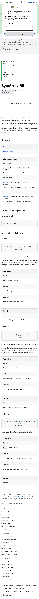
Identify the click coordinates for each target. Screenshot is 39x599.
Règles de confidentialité (16, 588)
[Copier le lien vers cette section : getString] (11, 414)
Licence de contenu (22, 496)
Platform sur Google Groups (9, 548)
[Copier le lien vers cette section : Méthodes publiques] (24, 233)
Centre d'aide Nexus (7, 567)
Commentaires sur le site (10, 591)
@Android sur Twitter (7, 537)
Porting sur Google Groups (9, 554)
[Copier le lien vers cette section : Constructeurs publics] (26, 211)
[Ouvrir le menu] (3, 2)
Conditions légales (30, 585)
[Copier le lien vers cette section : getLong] (10, 326)
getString (6, 196)
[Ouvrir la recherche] (21, 2)
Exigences (4, 515)
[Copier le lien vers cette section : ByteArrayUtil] (14, 216)
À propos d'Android (7, 585)
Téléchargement (6, 517)
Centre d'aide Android (7, 561)
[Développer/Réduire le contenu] (13, 61)
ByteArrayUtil (8, 151)
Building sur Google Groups (9, 551)
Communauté (19, 585)
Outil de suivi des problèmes (9, 579)
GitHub (3, 529)
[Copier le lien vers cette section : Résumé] (11, 140)
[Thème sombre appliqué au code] (36, 221)
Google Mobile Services (8, 573)
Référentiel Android (7, 512)
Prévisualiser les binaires (8, 520)
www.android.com (6, 570)
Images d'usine (5, 523)
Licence (5, 588)
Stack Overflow (5, 576)
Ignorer (19, 28)
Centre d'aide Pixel (6, 564)
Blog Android (5, 542)
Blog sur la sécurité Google (9, 545)
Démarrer (19, 34)
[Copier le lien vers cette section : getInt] (8, 239)
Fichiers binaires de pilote (8, 526)
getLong (6, 182)
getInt (5, 168)
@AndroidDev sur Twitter (8, 539)
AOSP (3, 57)
